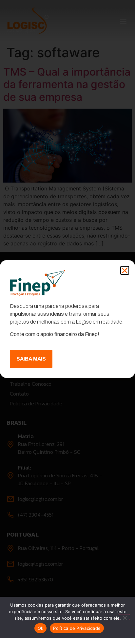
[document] (67, 319)
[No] (124, 617)
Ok (41, 628)
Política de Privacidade (77, 628)
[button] (124, 270)
